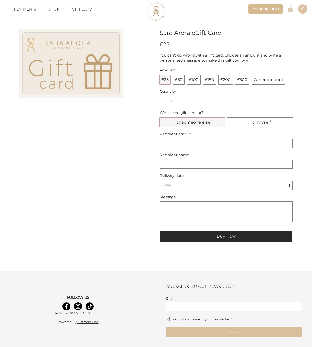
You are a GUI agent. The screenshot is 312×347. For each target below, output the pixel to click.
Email (171, 298)
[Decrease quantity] (163, 101)
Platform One (88, 322)
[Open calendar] (288, 185)
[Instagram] (78, 306)
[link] (290, 8)
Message (168, 197)
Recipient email (175, 134)
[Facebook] (66, 306)
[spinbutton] (171, 101)
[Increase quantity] (179, 101)
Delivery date (172, 176)
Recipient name (174, 155)
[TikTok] (90, 306)
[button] (24, 9)
